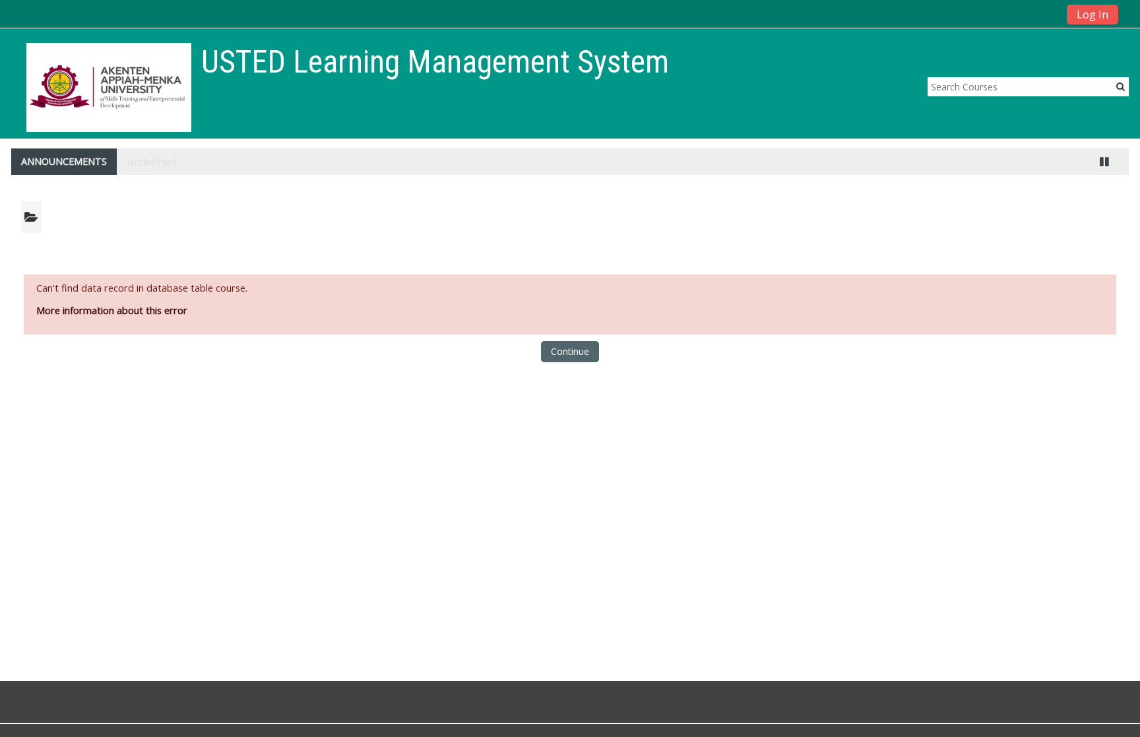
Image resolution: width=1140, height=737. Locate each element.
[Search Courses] (1120, 86)
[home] (108, 87)
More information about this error (111, 310)
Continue (570, 351)
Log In (1092, 14)
